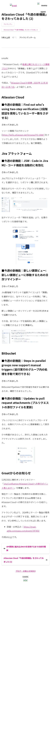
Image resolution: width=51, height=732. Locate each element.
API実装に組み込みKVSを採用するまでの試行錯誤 (26, 548)
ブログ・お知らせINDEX (26, 571)
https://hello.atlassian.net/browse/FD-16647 (23, 134)
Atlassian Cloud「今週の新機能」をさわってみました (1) (24, 560)
